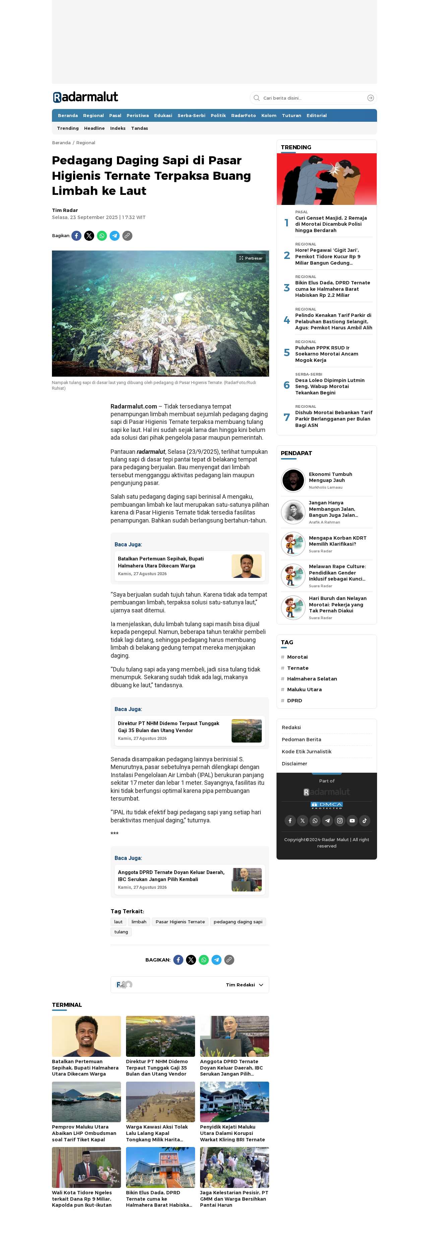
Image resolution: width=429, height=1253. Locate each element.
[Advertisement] (214, 62)
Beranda (61, 142)
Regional (85, 142)
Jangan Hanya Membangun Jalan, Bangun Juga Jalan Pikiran (332, 512)
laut (118, 921)
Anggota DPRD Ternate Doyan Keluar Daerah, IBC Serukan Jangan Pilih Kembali (231, 1071)
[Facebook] (76, 236)
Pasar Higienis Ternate (180, 921)
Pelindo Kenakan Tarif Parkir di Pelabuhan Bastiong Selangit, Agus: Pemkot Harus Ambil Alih (333, 321)
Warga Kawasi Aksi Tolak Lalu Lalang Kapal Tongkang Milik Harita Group (157, 1136)
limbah (139, 921)
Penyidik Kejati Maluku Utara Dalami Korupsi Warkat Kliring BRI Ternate (232, 1133)
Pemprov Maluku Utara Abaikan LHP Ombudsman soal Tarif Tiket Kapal (84, 1133)
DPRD (294, 701)
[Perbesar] (160, 373)
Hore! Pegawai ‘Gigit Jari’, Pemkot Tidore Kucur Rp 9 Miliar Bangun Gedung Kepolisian (327, 260)
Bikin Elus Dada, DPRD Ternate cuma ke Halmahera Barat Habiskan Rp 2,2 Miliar (159, 1202)
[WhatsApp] (102, 236)
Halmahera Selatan (312, 679)
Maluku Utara (304, 690)
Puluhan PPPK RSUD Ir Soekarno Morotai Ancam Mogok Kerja (326, 354)
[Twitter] (89, 236)
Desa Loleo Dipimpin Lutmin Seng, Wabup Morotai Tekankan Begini (330, 386)
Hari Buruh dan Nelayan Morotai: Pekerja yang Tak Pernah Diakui (338, 604)
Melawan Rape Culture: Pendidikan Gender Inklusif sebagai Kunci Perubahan (337, 576)
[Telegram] (115, 236)
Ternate (298, 668)
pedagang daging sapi (238, 921)
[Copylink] (127, 236)
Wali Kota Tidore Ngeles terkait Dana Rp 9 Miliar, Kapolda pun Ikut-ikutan (82, 1199)
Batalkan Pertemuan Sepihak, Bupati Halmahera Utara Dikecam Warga (85, 1068)
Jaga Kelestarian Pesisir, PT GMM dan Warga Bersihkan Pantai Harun (234, 1199)
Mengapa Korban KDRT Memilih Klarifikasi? (338, 541)
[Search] (371, 98)
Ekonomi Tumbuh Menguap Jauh (330, 477)
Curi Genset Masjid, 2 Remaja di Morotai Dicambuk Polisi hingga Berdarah (331, 224)
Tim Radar (65, 210)
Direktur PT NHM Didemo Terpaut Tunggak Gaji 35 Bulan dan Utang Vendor (157, 1068)
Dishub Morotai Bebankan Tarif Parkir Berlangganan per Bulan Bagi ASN (333, 419)
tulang (121, 931)
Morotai (297, 657)
